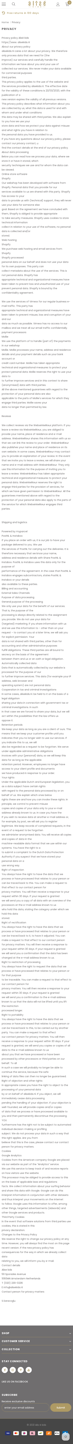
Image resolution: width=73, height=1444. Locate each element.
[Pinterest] (21, 1370)
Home (5, 22)
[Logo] (37, 4)
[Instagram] (13, 1370)
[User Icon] (58, 4)
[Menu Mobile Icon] (4, 4)
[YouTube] (29, 1370)
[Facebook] (5, 1370)
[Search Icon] (13, 4)
